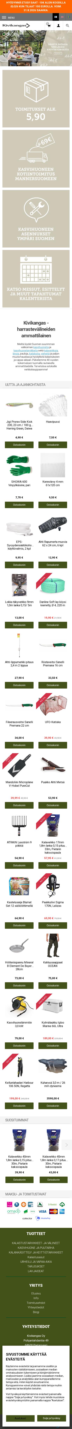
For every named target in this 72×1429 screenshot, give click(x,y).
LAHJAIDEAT (36, 1271)
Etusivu (36, 1293)
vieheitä (45, 353)
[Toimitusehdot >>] (36, 98)
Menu (11, 17)
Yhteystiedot (36, 1307)
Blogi (36, 1312)
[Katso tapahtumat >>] (36, 278)
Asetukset (20, 1418)
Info (36, 1298)
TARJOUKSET (36, 1266)
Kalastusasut (36, 1257)
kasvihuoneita (41, 347)
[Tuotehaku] (67, 25)
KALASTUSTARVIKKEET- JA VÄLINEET (36, 1243)
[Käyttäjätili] (58, 25)
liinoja (16, 353)
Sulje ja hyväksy (51, 1418)
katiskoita (34, 353)
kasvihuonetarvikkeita (26, 350)
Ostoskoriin (19, 444)
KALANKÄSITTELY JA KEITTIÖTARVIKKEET (36, 1252)
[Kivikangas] (16, 25)
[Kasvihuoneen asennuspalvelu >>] (36, 219)
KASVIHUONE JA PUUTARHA (36, 1247)
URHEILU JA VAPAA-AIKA (36, 1261)
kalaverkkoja (51, 350)
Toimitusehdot (36, 1303)
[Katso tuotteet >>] (36, 48)
